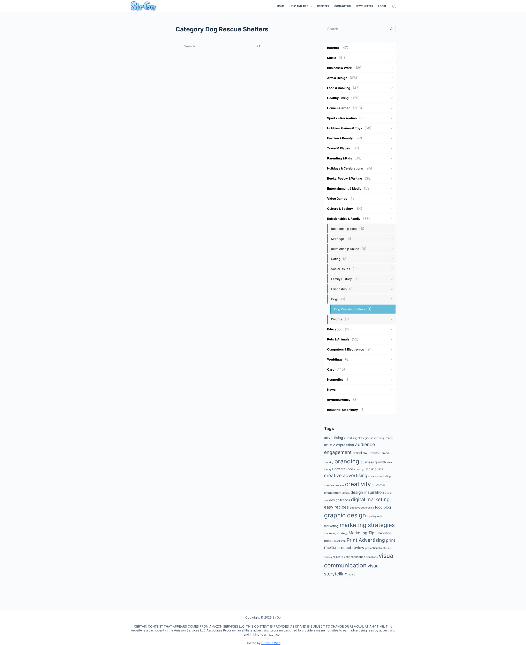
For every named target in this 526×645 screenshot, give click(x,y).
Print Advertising (366, 540)
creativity (358, 484)
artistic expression (339, 445)
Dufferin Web (270, 643)
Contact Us (342, 6)
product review (350, 547)
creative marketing (379, 476)
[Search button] (259, 46)
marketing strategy (336, 533)
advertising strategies (356, 438)
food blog (383, 507)
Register (323, 6)
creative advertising (345, 475)
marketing (331, 526)
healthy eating (376, 516)
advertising (333, 437)
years (351, 574)
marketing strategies (367, 524)
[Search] (394, 6)
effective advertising (362, 507)
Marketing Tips (362, 532)
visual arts (372, 557)
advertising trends (381, 438)
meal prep (340, 541)
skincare (338, 556)
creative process (334, 485)
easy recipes (336, 507)
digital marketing (370, 499)
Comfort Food (342, 469)
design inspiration (367, 492)
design (346, 492)
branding (346, 461)
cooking (358, 469)
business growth (373, 462)
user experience (354, 556)
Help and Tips (299, 6)
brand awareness (367, 453)
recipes (328, 557)
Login (382, 6)
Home (280, 6)
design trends (339, 500)
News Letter (364, 6)
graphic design (345, 515)
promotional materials (378, 548)
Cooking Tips (374, 469)
